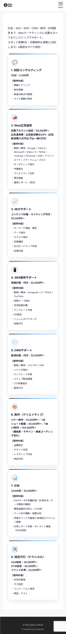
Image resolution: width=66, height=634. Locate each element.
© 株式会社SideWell (33, 624)
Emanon (39, 629)
